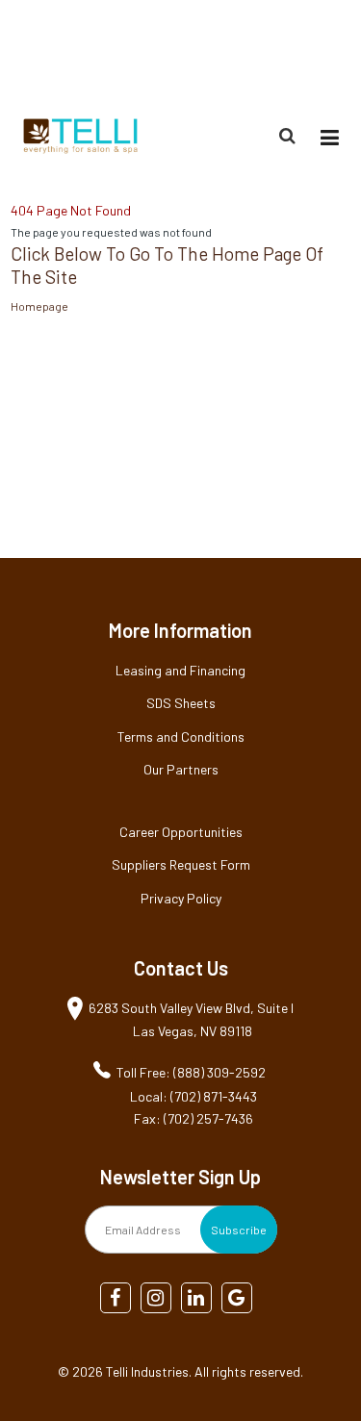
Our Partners (181, 769)
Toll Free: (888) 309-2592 (191, 1072)
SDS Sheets (181, 703)
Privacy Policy (181, 898)
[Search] (290, 135)
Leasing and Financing (180, 670)
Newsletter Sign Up (180, 1176)
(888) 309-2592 (304, 51)
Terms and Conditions (181, 736)
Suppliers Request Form (181, 864)
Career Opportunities (181, 832)
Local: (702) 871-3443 (193, 1096)
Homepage (39, 306)
